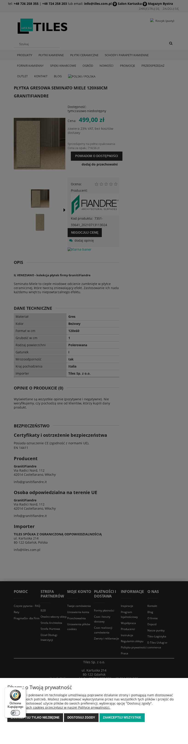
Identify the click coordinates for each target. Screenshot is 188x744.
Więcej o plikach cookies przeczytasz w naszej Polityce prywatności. (58, 707)
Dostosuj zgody (81, 717)
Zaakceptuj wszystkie (122, 717)
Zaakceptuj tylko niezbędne (35, 717)
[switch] (15, 713)
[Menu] (23, 690)
